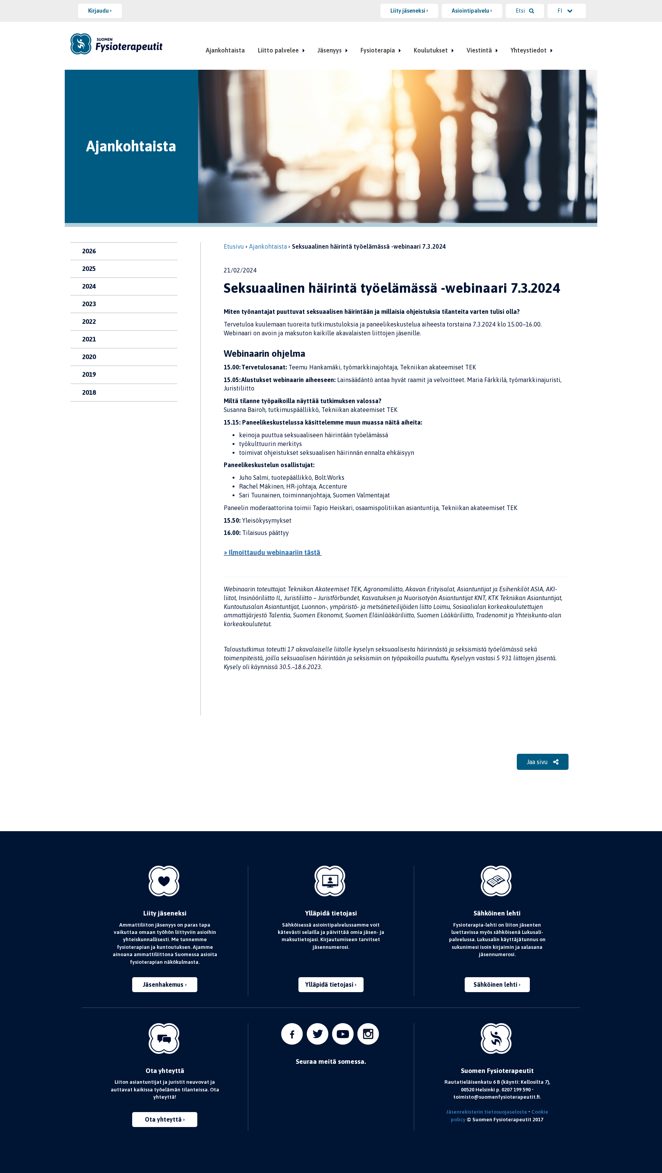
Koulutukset (431, 50)
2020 (89, 357)
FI (560, 11)
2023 (89, 304)
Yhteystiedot (529, 50)
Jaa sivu (538, 761)
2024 (89, 286)
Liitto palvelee (278, 50)
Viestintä (479, 50)
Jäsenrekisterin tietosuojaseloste (486, 1112)
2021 (89, 339)
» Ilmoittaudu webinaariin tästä (273, 552)
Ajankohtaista (225, 50)
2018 (89, 392)
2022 (89, 321)
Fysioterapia (377, 50)
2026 (89, 251)
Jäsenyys (330, 50)
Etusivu (234, 246)
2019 (89, 374)
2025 (89, 268)
